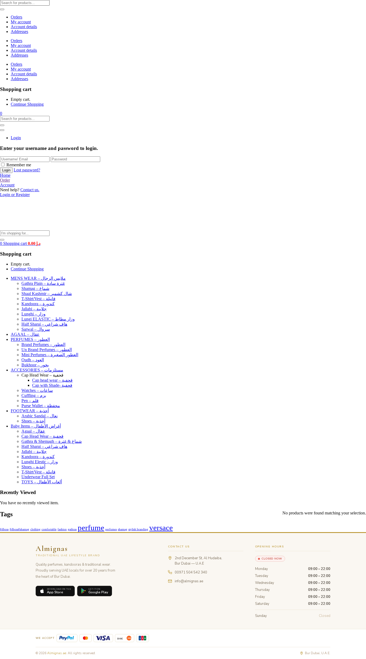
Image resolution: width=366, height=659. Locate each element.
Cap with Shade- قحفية (52, 385)
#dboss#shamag (19, 529)
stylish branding (138, 529)
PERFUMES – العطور (30, 339)
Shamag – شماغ (35, 288)
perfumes (111, 529)
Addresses (19, 31)
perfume (91, 527)
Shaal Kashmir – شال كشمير (46, 293)
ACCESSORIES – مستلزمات (37, 370)
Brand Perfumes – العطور (43, 344)
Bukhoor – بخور (35, 365)
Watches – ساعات (37, 390)
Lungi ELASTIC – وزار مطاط (48, 319)
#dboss (4, 529)
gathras (72, 529)
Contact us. (29, 189)
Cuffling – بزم (33, 395)
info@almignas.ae (189, 581)
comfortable (49, 529)
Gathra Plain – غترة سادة (43, 283)
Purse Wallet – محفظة (40, 405)
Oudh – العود (32, 360)
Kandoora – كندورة (38, 303)
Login (16, 137)
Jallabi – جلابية (34, 309)
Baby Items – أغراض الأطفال (36, 426)
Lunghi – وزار (33, 314)
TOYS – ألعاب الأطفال (41, 482)
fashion (62, 529)
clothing (35, 529)
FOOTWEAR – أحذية (30, 410)
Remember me (18, 165)
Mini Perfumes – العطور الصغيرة (49, 354)
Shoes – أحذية (33, 421)
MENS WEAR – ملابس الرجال (38, 278)
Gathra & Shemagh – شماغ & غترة (51, 441)
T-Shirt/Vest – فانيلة (38, 298)
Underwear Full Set (38, 476)
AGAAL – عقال (25, 334)
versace (161, 527)
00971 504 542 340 (191, 572)
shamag (122, 529)
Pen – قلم (30, 400)
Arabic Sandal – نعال (39, 416)
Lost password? (27, 170)
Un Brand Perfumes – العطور (46, 349)
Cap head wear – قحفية (52, 380)
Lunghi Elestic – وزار (39, 461)
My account (21, 22)
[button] (1, 113)
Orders (16, 17)
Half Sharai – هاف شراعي (44, 324)
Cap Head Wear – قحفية (42, 436)
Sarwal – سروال (35, 329)
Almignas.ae (56, 653)
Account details (24, 26)
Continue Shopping (27, 104)
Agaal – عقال (33, 431)
